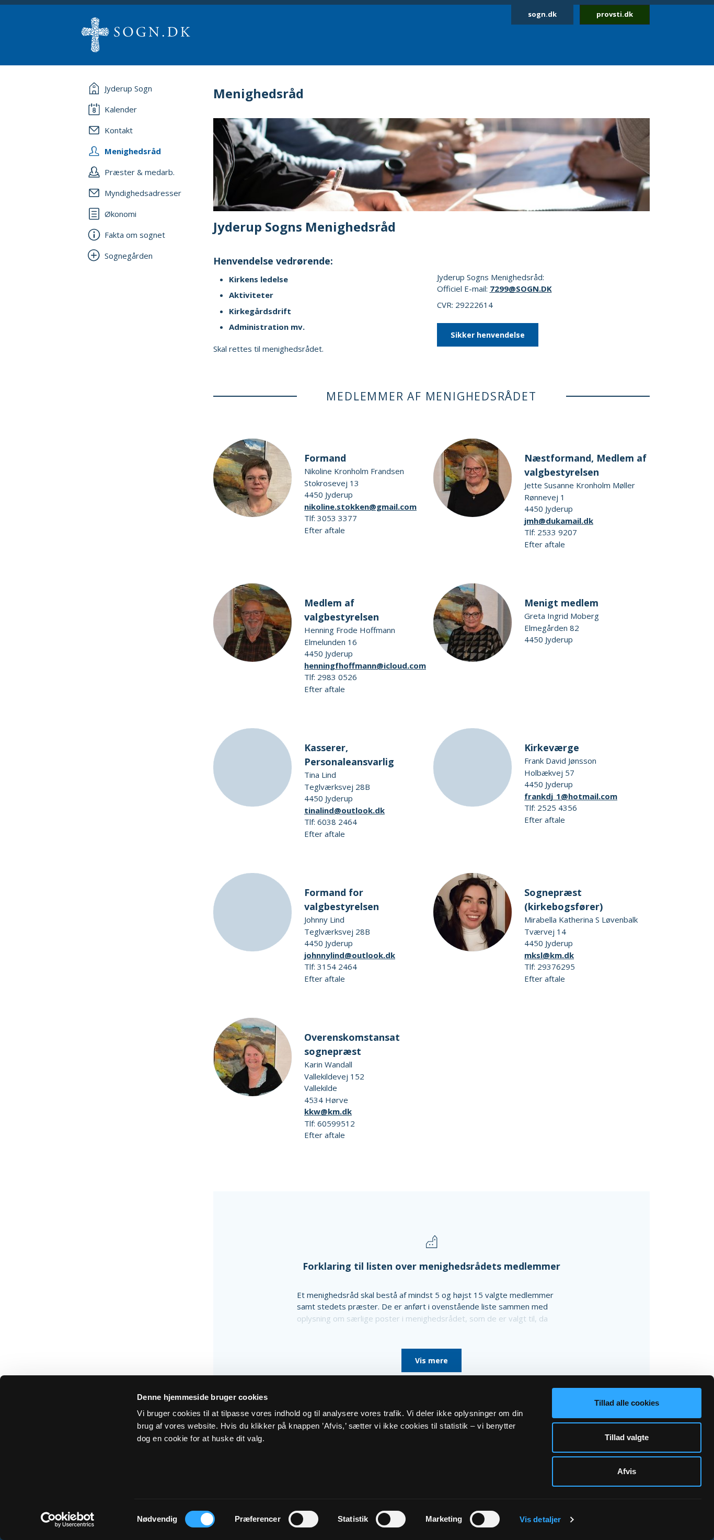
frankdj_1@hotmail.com (570, 796)
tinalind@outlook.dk (344, 810)
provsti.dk (614, 14)
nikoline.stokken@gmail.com (360, 506)
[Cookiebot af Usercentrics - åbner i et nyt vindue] (67, 1519)
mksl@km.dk (549, 955)
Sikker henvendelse (488, 335)
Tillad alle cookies (626, 1402)
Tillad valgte (627, 1437)
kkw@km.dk (328, 1111)
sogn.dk (542, 14)
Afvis (626, 1471)
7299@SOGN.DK (521, 288)
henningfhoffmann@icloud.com (365, 665)
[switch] (303, 1519)
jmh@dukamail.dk (558, 520)
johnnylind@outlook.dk (349, 955)
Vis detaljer (540, 1519)
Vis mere (431, 1360)
